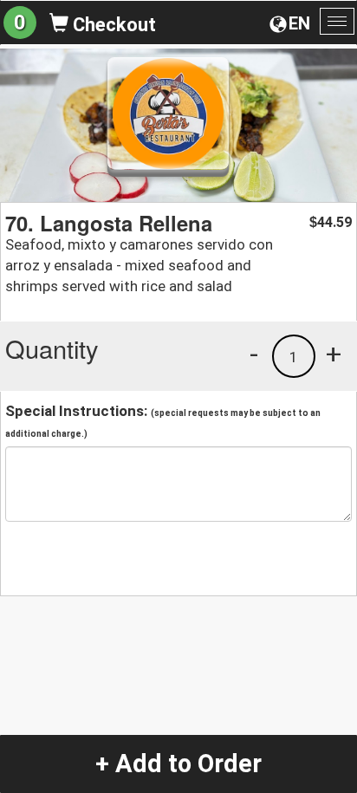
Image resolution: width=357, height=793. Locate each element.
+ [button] (333, 353)
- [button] (254, 353)
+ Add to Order (178, 763)
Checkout (112, 25)
